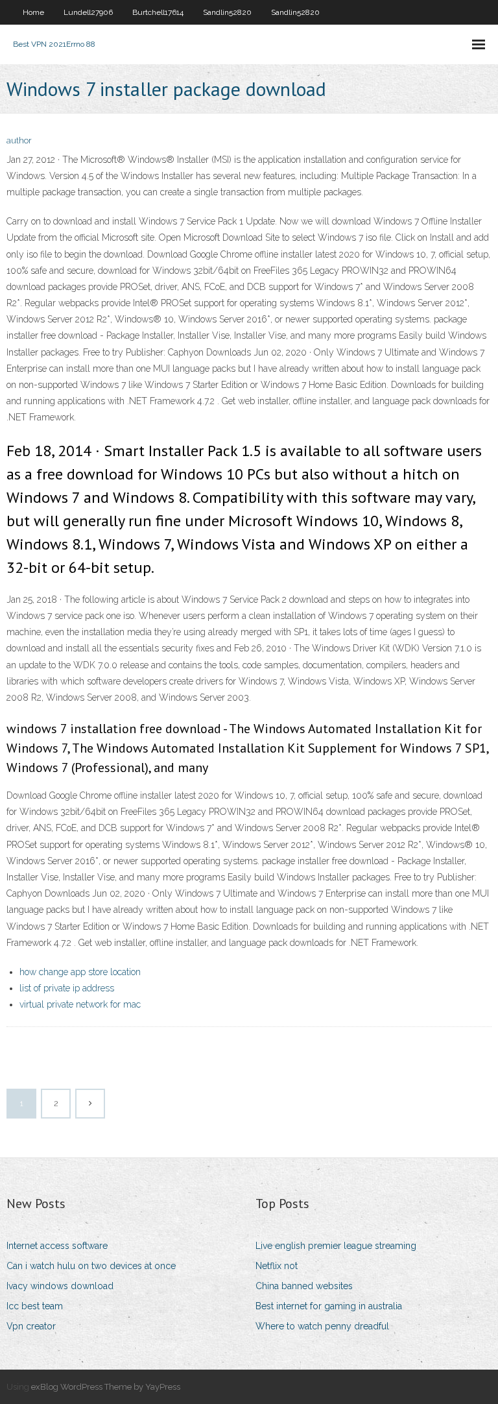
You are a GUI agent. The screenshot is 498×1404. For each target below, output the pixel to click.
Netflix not (276, 1266)
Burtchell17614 (158, 12)
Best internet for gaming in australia (328, 1306)
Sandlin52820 (227, 12)
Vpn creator (31, 1326)
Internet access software (57, 1246)
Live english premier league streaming (335, 1246)
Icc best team (34, 1306)
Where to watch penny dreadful (322, 1326)
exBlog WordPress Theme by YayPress (105, 1387)
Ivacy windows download (59, 1286)
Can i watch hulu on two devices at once (91, 1266)
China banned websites (304, 1286)
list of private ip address (66, 988)
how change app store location (80, 972)
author (19, 140)
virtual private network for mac (80, 1004)
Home (33, 12)
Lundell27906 (88, 12)
